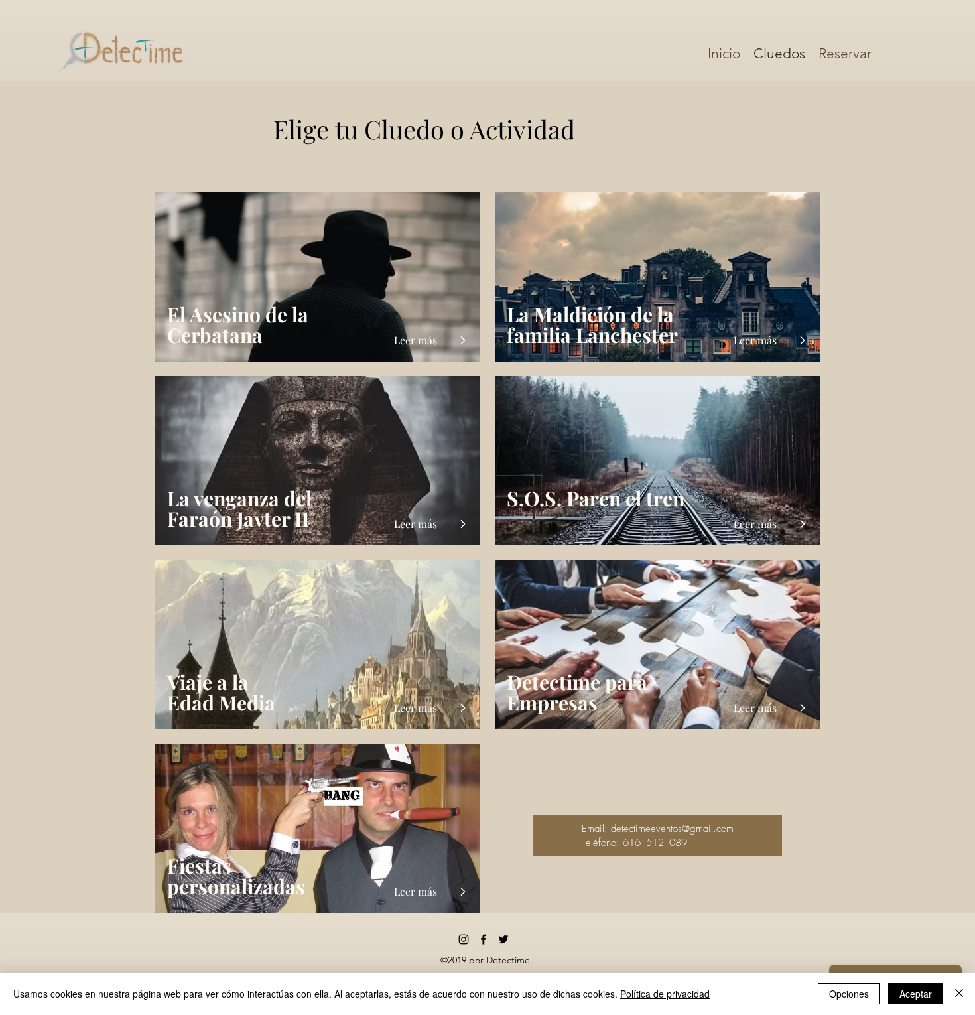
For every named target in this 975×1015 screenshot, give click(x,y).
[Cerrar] (959, 993)
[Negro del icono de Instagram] (463, 939)
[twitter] (503, 939)
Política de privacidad (665, 993)
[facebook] (483, 939)
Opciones (849, 993)
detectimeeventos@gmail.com (672, 828)
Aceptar (915, 993)
